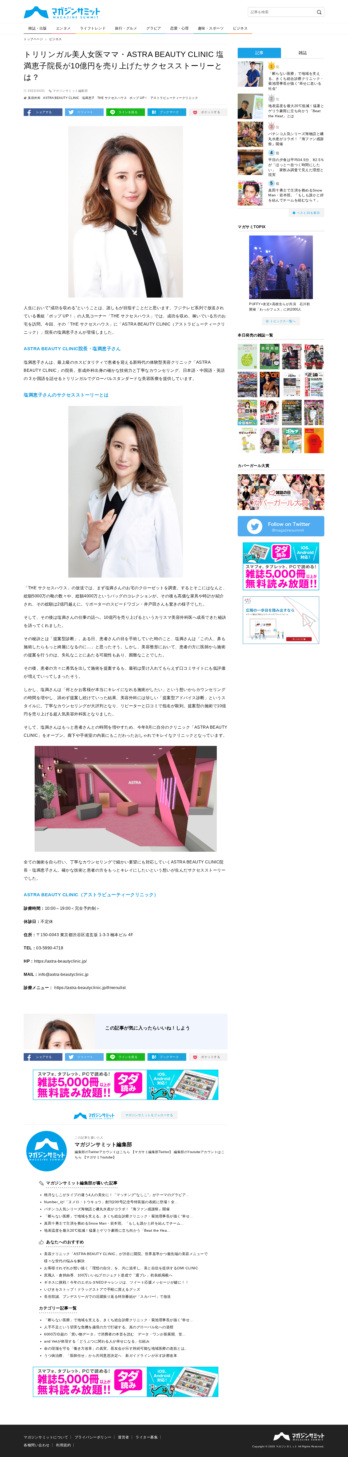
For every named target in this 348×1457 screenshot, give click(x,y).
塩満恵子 (88, 98)
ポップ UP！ (138, 98)
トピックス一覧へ (283, 321)
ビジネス (240, 28)
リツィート (85, 112)
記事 (259, 53)
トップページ (33, 39)
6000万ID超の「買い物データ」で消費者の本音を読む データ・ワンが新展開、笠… (115, 1334)
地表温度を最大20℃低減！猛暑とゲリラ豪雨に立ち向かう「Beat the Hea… (107, 1230)
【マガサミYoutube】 (99, 1157)
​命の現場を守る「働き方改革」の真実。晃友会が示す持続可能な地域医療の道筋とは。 (116, 1348)
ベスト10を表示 (308, 213)
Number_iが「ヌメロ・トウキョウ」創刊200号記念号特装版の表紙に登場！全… (111, 1202)
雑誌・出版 (37, 28)
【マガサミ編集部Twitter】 (152, 1152)
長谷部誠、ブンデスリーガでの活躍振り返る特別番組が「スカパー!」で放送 (107, 1296)
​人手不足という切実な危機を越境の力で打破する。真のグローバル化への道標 (108, 1327)
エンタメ (63, 28)
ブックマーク (169, 112)
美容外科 (34, 98)
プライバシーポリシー (93, 1437)
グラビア (153, 28)
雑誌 (303, 53)
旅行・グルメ (126, 28)
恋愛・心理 (179, 28)
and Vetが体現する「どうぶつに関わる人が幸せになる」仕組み (97, 1341)
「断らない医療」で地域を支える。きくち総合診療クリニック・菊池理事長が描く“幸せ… (118, 1216)
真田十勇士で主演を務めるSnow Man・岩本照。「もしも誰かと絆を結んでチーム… (114, 1223)
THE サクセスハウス (112, 98)
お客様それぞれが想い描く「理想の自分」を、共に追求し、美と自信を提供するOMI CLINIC (121, 1268)
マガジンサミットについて (46, 1437)
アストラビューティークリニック (174, 98)
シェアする (44, 112)
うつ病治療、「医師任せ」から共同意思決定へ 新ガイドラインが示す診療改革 (110, 1355)
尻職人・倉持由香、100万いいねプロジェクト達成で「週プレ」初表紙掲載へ (108, 1275)
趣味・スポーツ (211, 28)
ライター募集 (147, 1437)
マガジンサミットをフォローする (149, 1115)
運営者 (123, 1437)
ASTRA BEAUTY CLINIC (61, 98)
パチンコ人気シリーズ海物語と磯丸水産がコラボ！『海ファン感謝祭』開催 (107, 1209)
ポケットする (210, 112)
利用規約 (63, 1445)
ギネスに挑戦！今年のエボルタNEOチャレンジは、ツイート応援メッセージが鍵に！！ (116, 1282)
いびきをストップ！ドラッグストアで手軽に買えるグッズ (92, 1289)
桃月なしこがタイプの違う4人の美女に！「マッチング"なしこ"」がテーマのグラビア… (117, 1195)
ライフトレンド (93, 28)
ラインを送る (128, 112)
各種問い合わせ (37, 1445)
